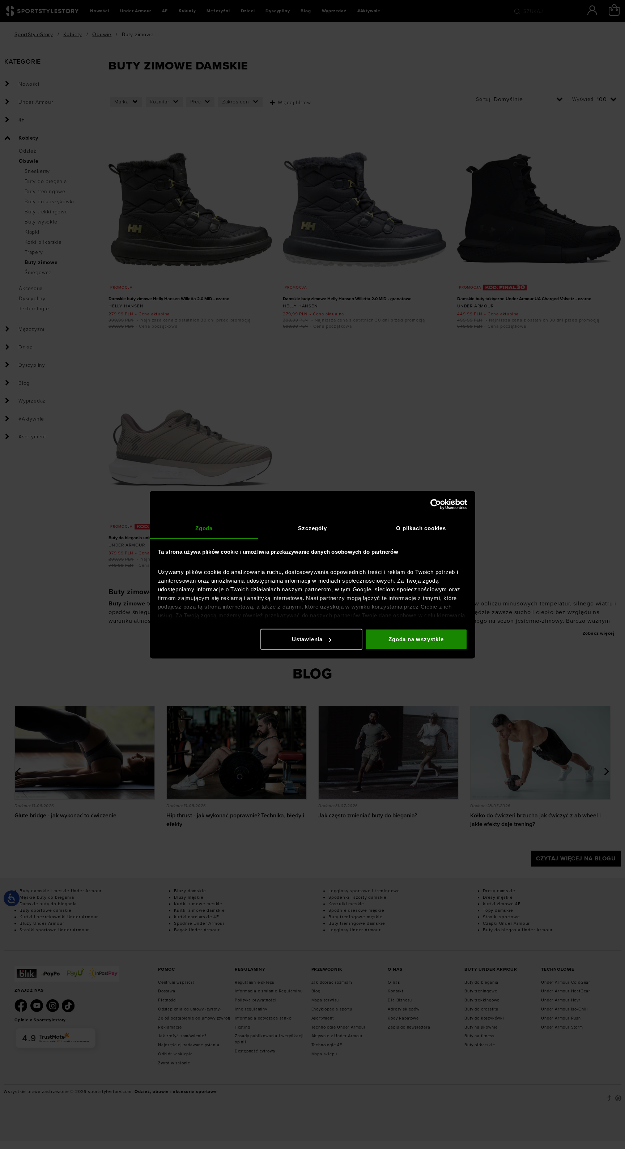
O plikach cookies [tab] (421, 528)
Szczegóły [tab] (312, 528)
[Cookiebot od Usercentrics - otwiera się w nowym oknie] (435, 504)
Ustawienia (307, 639)
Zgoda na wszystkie (415, 639)
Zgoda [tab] (204, 528)
